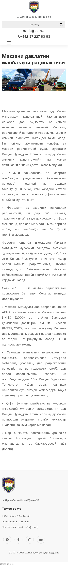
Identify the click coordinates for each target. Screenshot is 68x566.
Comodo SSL (7, 564)
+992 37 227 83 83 (35, 36)
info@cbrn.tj (35, 31)
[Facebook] (18, 540)
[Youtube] (41, 540)
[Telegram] (7, 540)
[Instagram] (30, 540)
